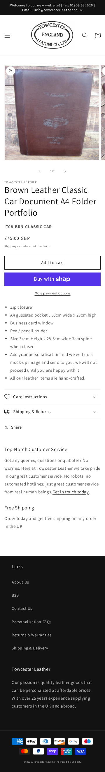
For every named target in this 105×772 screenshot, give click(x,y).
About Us (20, 582)
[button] (7, 35)
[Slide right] (65, 171)
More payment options (53, 293)
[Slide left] (39, 171)
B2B (15, 595)
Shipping (10, 246)
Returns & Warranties (32, 634)
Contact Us (22, 608)
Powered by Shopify (69, 761)
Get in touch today (70, 492)
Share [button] (16, 427)
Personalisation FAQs (32, 621)
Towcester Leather (45, 761)
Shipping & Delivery (30, 648)
